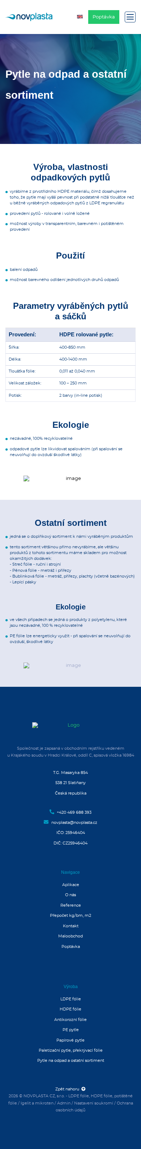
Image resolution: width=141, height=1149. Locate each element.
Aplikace (70, 885)
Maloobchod (70, 936)
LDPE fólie (70, 999)
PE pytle (71, 1030)
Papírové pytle (70, 1040)
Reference (70, 905)
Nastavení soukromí (93, 1103)
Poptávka (104, 17)
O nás (70, 895)
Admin (63, 1103)
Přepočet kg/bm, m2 (70, 916)
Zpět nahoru (68, 1089)
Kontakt (70, 926)
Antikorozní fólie (70, 1020)
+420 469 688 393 (73, 812)
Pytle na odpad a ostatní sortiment (70, 1061)
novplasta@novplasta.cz (73, 823)
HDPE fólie (70, 1009)
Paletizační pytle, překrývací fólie (71, 1050)
